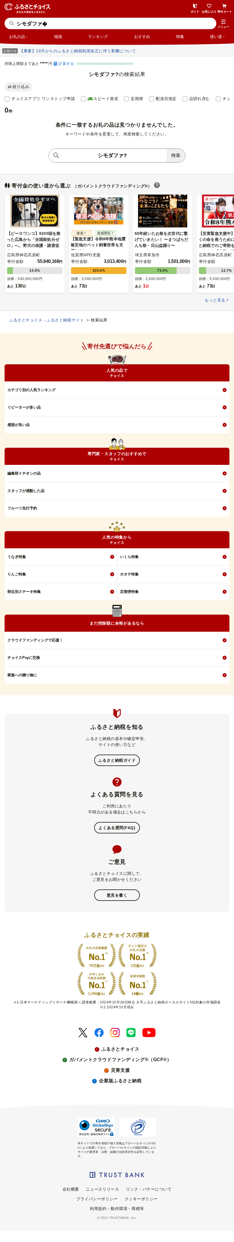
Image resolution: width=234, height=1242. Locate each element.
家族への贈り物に (22, 675)
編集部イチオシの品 (24, 473)
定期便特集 (129, 591)
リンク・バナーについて (149, 1189)
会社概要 (70, 1189)
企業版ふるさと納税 (120, 1080)
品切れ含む (199, 98)
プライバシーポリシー (97, 1199)
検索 (176, 155)
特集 (180, 36)
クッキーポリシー (141, 1199)
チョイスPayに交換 (23, 657)
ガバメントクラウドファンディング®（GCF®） (120, 1059)
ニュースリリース (102, 1189)
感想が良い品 (18, 425)
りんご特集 (16, 574)
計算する (66, 63)
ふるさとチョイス (120, 1049)
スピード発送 (105, 98)
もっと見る (215, 300)
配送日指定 (166, 98)
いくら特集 (129, 557)
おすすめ (142, 36)
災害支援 (120, 1070)
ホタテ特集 (129, 574)
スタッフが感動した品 (26, 491)
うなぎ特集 (16, 557)
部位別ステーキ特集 (24, 591)
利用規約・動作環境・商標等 (117, 1208)
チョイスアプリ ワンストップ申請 (43, 98)
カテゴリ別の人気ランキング (31, 390)
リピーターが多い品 (24, 407)
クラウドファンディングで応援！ (35, 640)
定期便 (137, 98)
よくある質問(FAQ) (116, 827)
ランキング (98, 36)
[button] (223, 24)
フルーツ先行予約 (22, 508)
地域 (58, 36)
